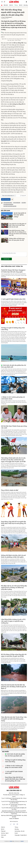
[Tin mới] (4, 2)
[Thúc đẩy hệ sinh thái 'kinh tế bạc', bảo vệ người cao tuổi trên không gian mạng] (14, 739)
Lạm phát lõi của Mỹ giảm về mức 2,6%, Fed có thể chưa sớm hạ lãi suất (17, 225)
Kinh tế (20, 5)
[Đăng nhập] (26, 2)
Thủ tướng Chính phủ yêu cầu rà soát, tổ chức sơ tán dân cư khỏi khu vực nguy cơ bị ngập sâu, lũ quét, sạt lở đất (13, 459)
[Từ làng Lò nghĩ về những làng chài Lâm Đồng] (14, 352)
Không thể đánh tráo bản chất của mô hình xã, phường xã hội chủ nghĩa (13, 556)
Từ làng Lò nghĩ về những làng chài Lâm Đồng (13, 328)
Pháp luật (3, 831)
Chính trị (11, 5)
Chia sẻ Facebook (6, 199)
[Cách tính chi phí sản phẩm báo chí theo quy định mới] (14, 384)
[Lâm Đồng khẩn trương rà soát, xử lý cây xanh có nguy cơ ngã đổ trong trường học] (14, 642)
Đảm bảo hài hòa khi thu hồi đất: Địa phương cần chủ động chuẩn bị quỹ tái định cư (13, 686)
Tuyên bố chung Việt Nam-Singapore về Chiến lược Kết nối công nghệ (13, 271)
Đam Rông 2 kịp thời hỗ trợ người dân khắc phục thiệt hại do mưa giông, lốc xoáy (13, 523)
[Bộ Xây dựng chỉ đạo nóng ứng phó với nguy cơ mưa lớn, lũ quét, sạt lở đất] (14, 672)
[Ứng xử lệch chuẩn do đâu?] (14, 509)
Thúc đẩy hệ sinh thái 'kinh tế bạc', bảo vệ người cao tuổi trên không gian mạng (14, 718)
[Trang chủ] (2, 5)
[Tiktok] (10, 824)
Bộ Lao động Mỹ (17, 202)
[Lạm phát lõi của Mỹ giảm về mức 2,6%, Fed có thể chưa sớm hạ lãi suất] (4, 225)
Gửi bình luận (6, 259)
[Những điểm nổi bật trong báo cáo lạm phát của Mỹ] (4, 240)
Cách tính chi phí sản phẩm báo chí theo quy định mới (13, 366)
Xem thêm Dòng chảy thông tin (12, 266)
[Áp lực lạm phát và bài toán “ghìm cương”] (7, 216)
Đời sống (17, 829)
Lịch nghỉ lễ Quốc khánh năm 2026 (14, 299)
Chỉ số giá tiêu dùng (8, 202)
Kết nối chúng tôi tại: (14, 821)
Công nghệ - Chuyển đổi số (21, 835)
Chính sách (3, 835)
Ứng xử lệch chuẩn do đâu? (9, 490)
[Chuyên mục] (2, 2)
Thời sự (16, 5)
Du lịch (16, 833)
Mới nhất (6, 5)
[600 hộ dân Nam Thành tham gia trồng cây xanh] (14, 445)
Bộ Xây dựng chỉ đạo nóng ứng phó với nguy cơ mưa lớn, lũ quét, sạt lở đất (13, 655)
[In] (12, 199)
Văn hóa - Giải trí (4, 833)
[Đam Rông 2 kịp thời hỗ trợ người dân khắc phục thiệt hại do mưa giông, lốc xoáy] (14, 542)
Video (2, 837)
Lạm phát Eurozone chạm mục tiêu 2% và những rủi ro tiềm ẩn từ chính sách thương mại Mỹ (18, 233)
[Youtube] (14, 824)
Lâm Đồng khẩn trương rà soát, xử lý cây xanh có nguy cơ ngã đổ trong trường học (13, 621)
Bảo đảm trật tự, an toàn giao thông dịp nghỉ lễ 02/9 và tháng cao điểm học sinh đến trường (14, 587)
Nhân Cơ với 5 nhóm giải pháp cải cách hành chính (13, 398)
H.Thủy (2, 17)
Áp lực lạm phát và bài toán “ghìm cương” (20, 214)
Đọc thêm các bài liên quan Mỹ (10, 206)
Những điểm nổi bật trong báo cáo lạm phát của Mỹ (17, 239)
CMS (12, 841)
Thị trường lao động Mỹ (8, 204)
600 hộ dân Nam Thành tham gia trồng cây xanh (14, 427)
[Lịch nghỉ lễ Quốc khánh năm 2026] (14, 315)
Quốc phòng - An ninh (19, 831)
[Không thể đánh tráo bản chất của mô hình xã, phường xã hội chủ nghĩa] (14, 573)
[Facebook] (17, 824)
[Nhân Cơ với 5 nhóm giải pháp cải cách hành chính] (14, 413)
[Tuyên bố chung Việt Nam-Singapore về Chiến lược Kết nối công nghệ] (14, 286)
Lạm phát (23, 202)
